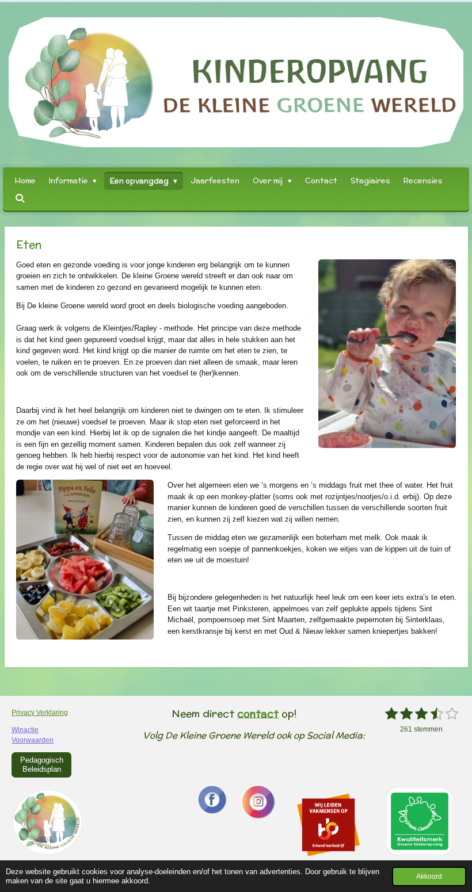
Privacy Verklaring (40, 713)
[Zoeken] (20, 199)
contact (258, 713)
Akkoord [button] (429, 876)
